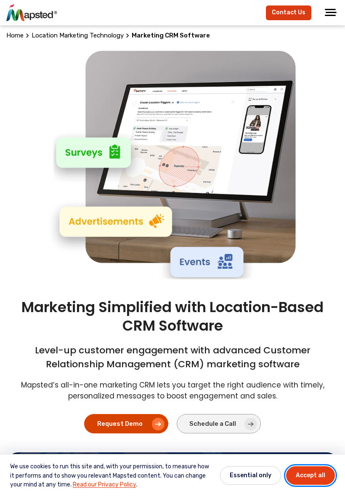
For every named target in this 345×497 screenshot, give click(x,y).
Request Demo (120, 424)
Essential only (250, 475)
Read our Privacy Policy (104, 484)
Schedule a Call (212, 424)
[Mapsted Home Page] (31, 12)
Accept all (310, 475)
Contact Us (288, 12)
